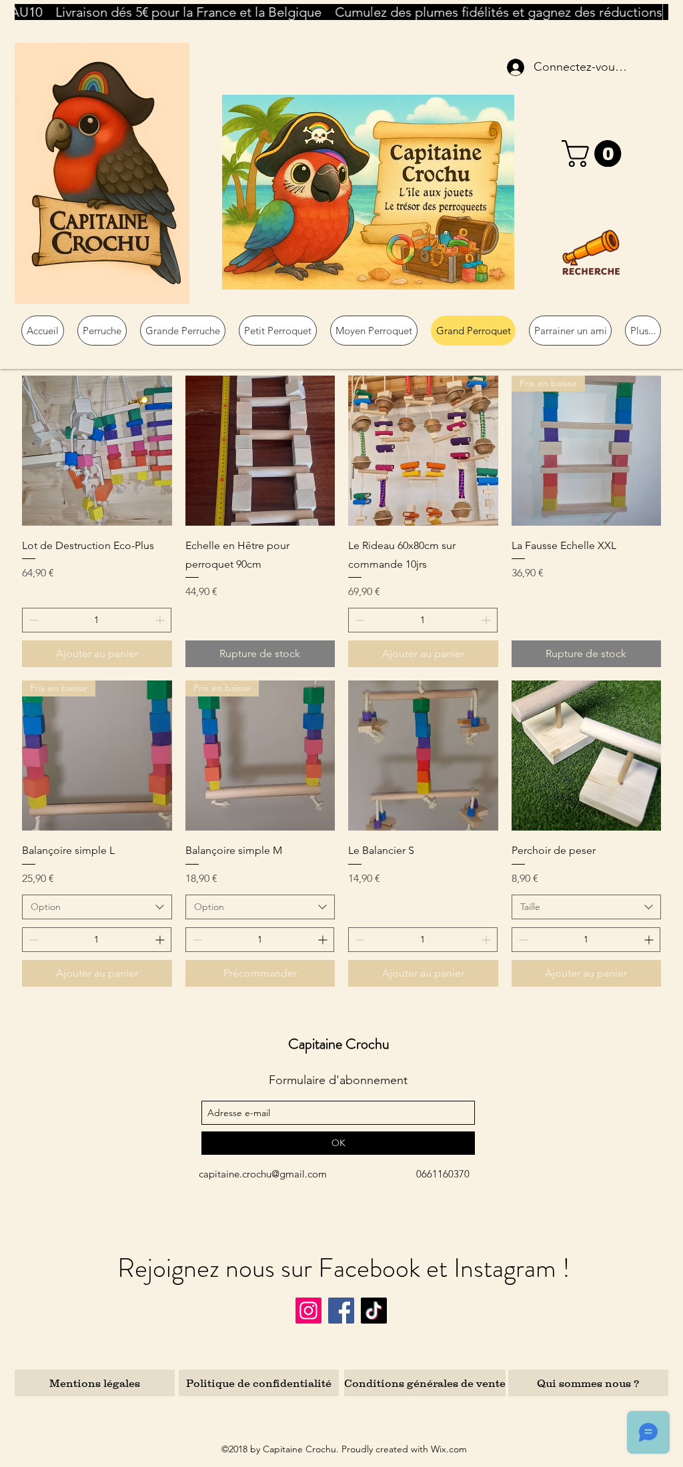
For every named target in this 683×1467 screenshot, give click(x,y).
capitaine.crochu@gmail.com (263, 1173)
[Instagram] (308, 1311)
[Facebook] (341, 1311)
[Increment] (161, 620)
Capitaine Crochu (339, 1043)
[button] (595, 153)
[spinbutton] (97, 620)
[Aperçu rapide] (97, 451)
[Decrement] (32, 620)
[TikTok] (374, 1311)
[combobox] (97, 907)
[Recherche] (591, 252)
